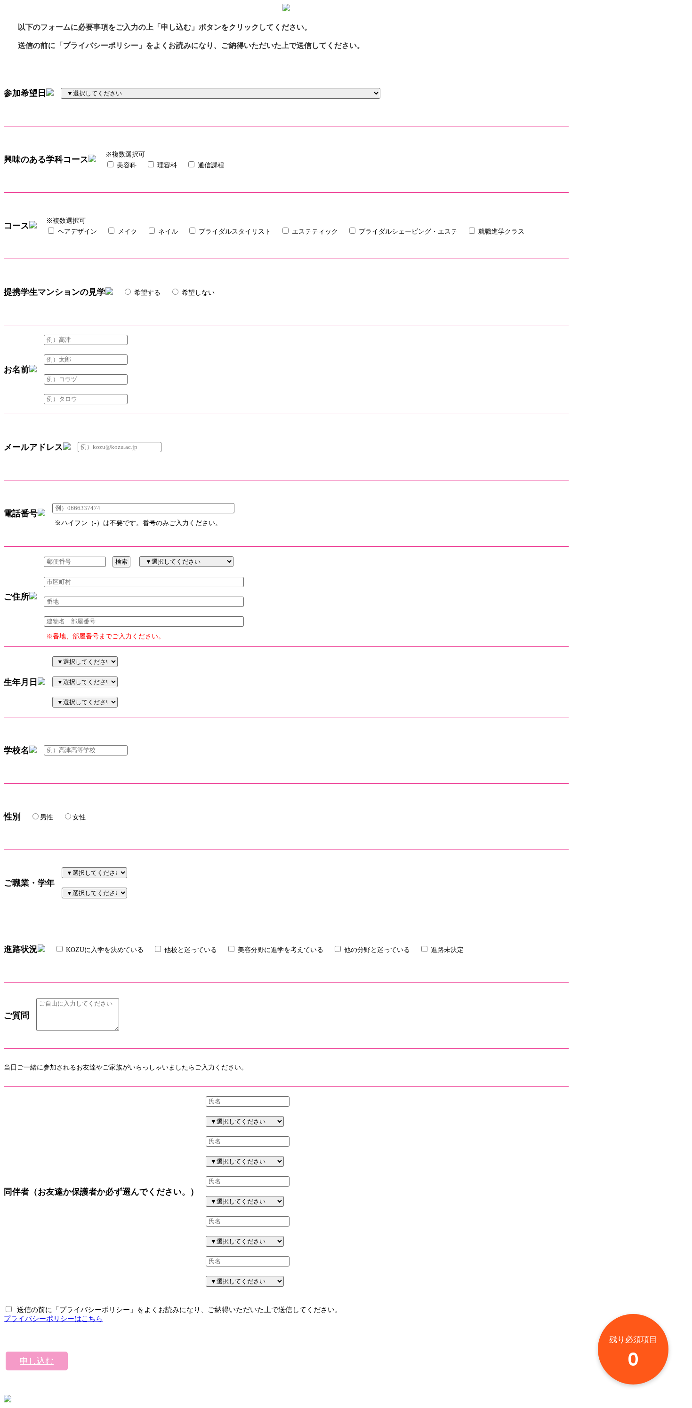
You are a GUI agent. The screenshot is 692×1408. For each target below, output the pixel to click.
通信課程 (210, 165)
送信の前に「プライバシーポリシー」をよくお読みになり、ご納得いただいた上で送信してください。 (177, 1310)
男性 (46, 817)
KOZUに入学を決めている (104, 949)
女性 (79, 817)
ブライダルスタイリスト (234, 231)
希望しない (197, 292)
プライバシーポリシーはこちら (53, 1318)
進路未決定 (446, 949)
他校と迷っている (189, 949)
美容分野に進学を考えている (279, 949)
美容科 (126, 165)
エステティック (314, 231)
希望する (146, 292)
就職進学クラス (500, 231)
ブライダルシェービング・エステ (407, 231)
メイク (126, 231)
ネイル (167, 231)
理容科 (166, 165)
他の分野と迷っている (376, 949)
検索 (121, 561)
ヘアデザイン (76, 231)
